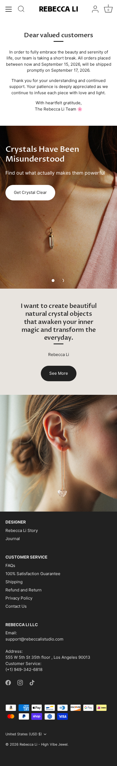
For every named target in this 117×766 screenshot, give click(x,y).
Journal (12, 538)
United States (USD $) (23, 734)
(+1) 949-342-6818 (23, 669)
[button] (53, 280)
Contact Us (16, 606)
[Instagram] (20, 682)
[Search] (21, 10)
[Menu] (9, 9)
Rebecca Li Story (21, 530)
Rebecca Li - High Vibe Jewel (43, 744)
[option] (58, 207)
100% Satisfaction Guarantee (32, 573)
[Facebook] (8, 682)
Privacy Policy (18, 598)
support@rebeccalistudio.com (34, 639)
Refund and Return (23, 589)
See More (58, 373)
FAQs (10, 565)
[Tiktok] (32, 682)
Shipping (14, 581)
